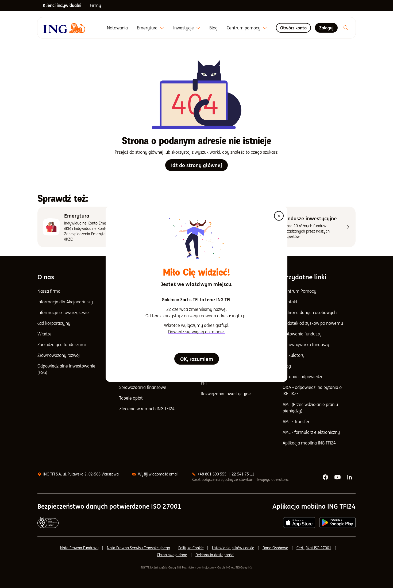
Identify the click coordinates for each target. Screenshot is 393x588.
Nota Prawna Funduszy (79, 548)
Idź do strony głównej (196, 165)
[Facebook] (325, 477)
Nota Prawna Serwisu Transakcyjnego (138, 548)
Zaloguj (326, 27)
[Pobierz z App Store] (299, 522)
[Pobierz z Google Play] (337, 522)
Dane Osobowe (275, 548)
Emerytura (147, 27)
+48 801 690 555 (212, 474)
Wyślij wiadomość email (158, 474)
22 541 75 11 (243, 474)
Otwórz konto (293, 27)
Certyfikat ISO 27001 (313, 548)
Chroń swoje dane (172, 554)
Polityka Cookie (191, 548)
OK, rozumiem (196, 359)
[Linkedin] (350, 477)
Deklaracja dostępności (214, 554)
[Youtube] (338, 477)
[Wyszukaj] (346, 28)
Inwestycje (183, 27)
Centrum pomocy (243, 27)
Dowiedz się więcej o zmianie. (196, 331)
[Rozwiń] (162, 28)
